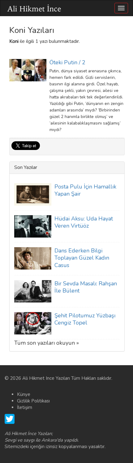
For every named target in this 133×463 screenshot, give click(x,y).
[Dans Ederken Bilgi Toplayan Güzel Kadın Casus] (32, 258)
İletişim (24, 407)
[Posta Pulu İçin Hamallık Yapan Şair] (32, 194)
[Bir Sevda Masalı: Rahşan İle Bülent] (32, 291)
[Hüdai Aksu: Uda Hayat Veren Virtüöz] (32, 226)
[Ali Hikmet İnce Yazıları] (34, 8)
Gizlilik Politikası (33, 401)
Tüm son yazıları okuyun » (46, 343)
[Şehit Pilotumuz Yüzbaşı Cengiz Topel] (32, 323)
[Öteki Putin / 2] (27, 69)
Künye (23, 394)
